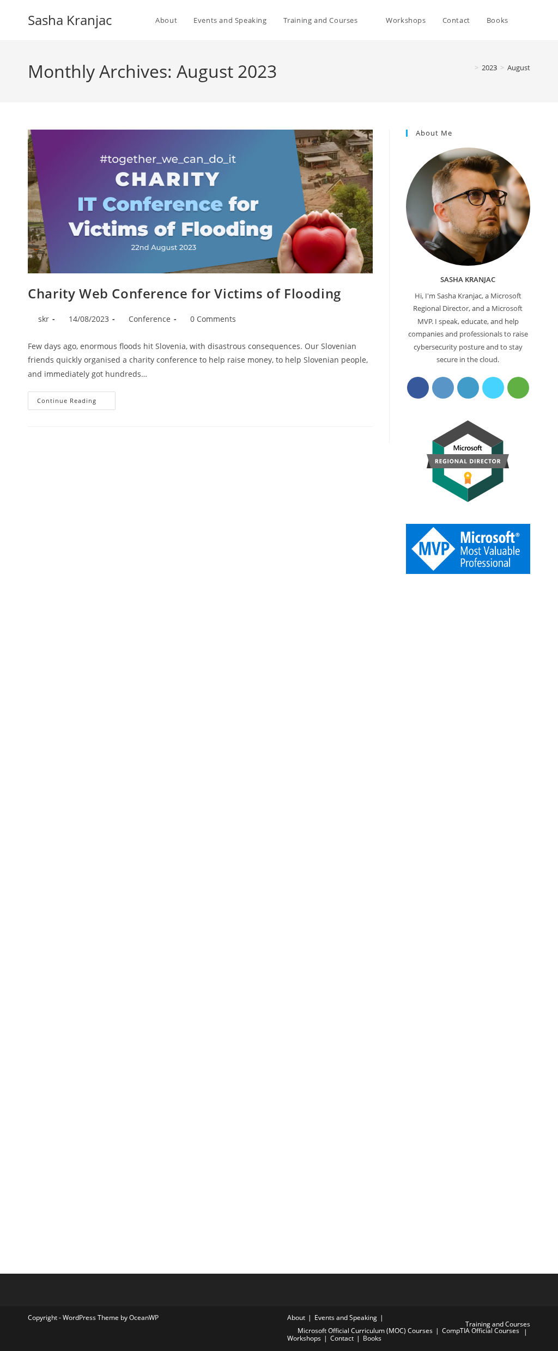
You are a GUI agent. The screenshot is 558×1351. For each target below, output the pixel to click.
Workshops (304, 1338)
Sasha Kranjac (70, 20)
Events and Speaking (345, 1317)
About (296, 1317)
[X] (493, 388)
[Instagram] (443, 388)
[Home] (468, 67)
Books (372, 1338)
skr (43, 319)
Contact (342, 1338)
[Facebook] (418, 388)
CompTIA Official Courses (480, 1330)
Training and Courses (497, 1324)
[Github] (518, 388)
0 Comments (213, 319)
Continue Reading (76, 402)
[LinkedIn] (468, 388)
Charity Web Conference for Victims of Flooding (184, 293)
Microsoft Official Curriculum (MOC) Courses (365, 1330)
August (518, 67)
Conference (150, 319)
